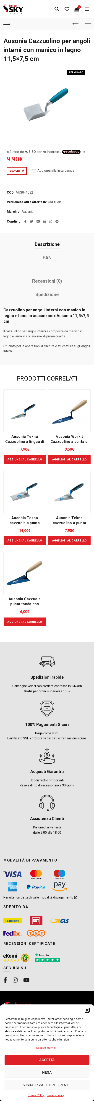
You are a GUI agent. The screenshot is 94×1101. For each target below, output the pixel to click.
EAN (47, 257)
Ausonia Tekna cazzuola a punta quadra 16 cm (25, 523)
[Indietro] (7, 24)
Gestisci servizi (46, 1047)
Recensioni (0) (47, 281)
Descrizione (47, 244)
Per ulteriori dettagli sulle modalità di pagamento (38, 897)
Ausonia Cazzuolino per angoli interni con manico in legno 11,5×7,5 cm (46, 50)
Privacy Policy (55, 1095)
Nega (47, 1072)
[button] (87, 1010)
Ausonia (28, 211)
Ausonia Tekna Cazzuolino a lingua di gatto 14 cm (24, 441)
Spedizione (47, 294)
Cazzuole (55, 202)
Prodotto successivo (87, 24)
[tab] (47, 244)
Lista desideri (66, 9)
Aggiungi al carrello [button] (24, 459)
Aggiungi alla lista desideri (56, 170)
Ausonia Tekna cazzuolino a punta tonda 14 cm (69, 523)
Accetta (47, 1060)
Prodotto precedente (75, 24)
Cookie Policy (36, 1095)
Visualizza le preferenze (46, 1085)
